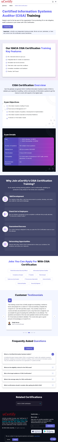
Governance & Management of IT (17, 108)
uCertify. (12, 428)
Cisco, (26, 420)
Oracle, (22, 420)
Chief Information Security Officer (19, 270)
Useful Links (34, 414)
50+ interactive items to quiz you (16, 56)
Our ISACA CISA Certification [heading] (28, 50)
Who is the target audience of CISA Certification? (18, 373)
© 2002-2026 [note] (13, 428)
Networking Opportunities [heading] (20, 241)
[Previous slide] (3, 316)
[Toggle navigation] (56, 1)
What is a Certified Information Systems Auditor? (17, 354)
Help (54, 439)
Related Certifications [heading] (29, 397)
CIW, (9, 421)
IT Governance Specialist (31, 279)
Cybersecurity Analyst (13, 279)
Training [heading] (27, 13)
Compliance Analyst (17, 274)
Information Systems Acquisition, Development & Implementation (25, 111)
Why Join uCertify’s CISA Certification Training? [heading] (29, 182)
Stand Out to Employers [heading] (18, 211)
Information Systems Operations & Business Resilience (23, 114)
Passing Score (9, 149)
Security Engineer (35, 283)
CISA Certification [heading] (29, 85)
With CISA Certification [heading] (29, 263)
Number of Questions (11, 145)
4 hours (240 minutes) (26, 153)
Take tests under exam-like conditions (18, 65)
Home (5, 5)
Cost (6, 139)
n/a (20, 162)
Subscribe (50, 425)
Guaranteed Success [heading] (17, 226)
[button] (23, 332)
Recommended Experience (9, 162)
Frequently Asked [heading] (29, 341)
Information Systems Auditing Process (18, 106)
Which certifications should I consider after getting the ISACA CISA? (23, 385)
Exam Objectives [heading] (11, 102)
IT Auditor (31, 274)
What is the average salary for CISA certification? (18, 379)
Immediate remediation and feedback (17, 68)
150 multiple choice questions (27, 145)
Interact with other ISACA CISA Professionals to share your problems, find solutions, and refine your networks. (29, 245)
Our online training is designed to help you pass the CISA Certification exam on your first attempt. (31, 230)
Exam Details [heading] (10, 135)
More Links (34, 417)
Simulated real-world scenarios (16, 62)
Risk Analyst (42, 274)
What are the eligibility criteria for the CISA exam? (18, 367)
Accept (15, 439)
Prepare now (7, 26)
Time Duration (9, 153)
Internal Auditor (47, 279)
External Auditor (22, 283)
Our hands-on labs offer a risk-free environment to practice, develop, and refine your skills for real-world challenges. (30, 200)
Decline (8, 439)
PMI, (12, 421)
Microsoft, (17, 420)
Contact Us (29, 348)
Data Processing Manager (18, 324)
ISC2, (15, 421)
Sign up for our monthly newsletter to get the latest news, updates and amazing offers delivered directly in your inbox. (42, 421)
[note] (29, 345)
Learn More (37, 436)
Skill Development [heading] (16, 196)
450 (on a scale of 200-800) (27, 149)
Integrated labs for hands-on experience (18, 59)
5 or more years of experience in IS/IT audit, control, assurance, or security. (34, 157)
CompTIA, (4, 421)
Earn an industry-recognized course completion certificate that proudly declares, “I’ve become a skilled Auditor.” (31, 215)
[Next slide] (54, 316)
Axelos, (23, 421)
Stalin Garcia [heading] (15, 322)
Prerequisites (8, 156)
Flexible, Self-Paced (13, 71)
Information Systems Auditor (40, 270)
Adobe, (19, 421)
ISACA (10, 5)
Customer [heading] (29, 295)
